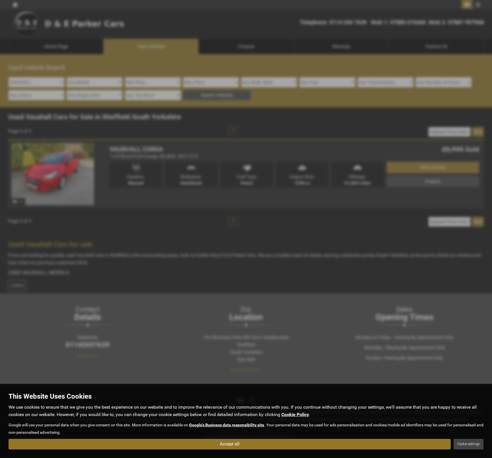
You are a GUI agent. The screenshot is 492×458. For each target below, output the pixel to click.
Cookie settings (468, 444)
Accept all (229, 444)
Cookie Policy (295, 414)
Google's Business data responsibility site (226, 425)
